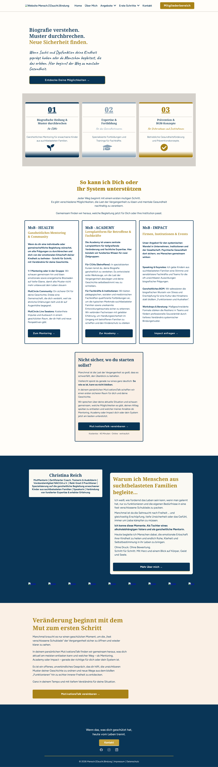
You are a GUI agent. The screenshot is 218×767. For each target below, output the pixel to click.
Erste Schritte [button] (128, 5)
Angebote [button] (106, 5)
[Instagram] (109, 750)
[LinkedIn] (117, 750)
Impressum (119, 761)
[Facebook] (101, 750)
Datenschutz (132, 761)
